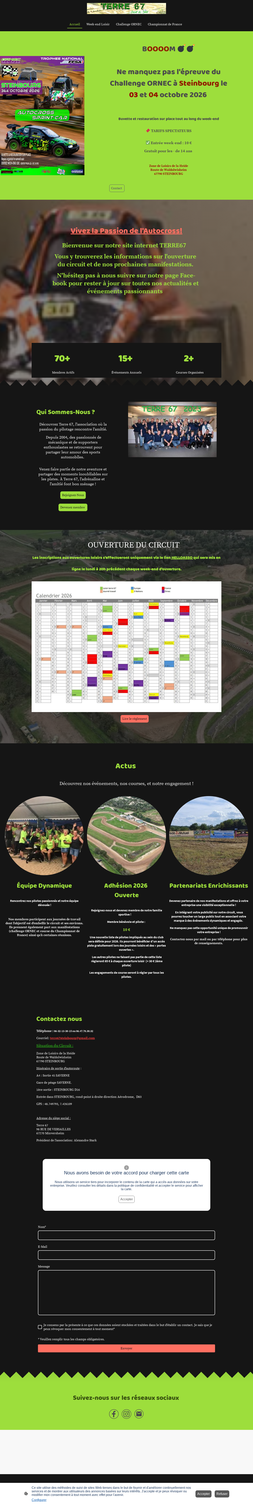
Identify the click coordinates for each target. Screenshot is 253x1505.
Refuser (222, 1494)
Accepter (126, 1199)
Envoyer (126, 1348)
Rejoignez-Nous (73, 495)
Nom (42, 1227)
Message (44, 1267)
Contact (117, 188)
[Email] (139, 1414)
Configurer (39, 1500)
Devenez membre (73, 507)
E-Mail (42, 1247)
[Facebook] (114, 1414)
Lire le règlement (134, 719)
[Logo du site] (126, 8)
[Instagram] (126, 1414)
